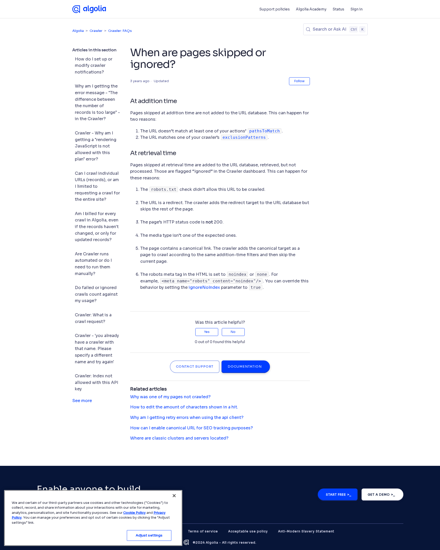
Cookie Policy (134, 512)
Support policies (274, 9)
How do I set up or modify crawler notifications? (93, 65)
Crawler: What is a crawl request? (93, 318)
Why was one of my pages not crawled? (170, 396)
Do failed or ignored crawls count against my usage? (96, 294)
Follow (299, 81)
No (233, 332)
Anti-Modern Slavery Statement (306, 531)
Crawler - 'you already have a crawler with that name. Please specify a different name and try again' (97, 348)
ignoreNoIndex (204, 287)
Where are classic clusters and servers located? (179, 438)
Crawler (96, 31)
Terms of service (203, 531)
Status (338, 9)
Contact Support (194, 367)
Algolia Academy (311, 9)
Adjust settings (149, 535)
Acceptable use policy (248, 531)
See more (82, 400)
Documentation (245, 367)
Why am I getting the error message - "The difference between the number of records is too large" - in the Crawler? (97, 102)
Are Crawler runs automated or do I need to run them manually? (93, 263)
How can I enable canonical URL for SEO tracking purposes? (191, 428)
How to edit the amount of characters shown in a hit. (184, 407)
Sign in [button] (356, 9)
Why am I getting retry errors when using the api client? (186, 417)
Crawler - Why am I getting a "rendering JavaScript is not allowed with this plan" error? (95, 146)
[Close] (174, 495)
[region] (93, 518)
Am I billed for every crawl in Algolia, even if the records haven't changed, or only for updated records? (97, 226)
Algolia (78, 31)
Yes (207, 332)
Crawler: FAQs (120, 31)
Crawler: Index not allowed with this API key (96, 382)
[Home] (89, 9)
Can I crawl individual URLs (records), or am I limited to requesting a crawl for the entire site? (97, 186)
